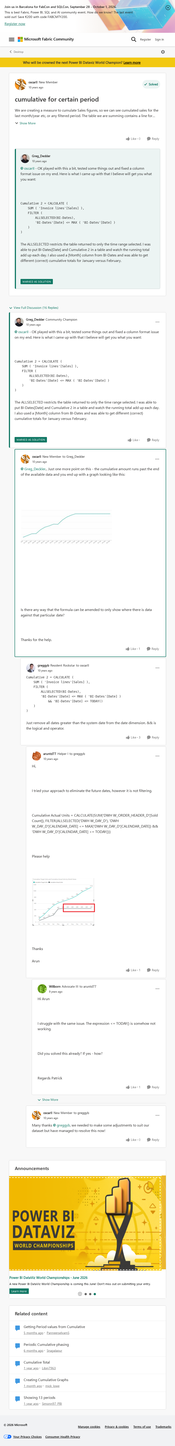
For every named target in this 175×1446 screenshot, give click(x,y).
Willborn (55, 986)
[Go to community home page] (46, 39)
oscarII (33, 82)
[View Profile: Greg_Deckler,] (25, 158)
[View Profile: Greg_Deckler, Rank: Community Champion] (19, 322)
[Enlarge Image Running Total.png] (96, 902)
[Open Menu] (163, 52)
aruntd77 (49, 753)
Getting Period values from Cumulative (54, 1326)
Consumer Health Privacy (62, 1436)
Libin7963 (49, 1368)
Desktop (18, 52)
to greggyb (77, 753)
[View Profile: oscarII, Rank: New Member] (20, 84)
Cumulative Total (37, 1362)
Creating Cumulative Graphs (46, 1379)
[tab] (85, 1294)
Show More (28, 123)
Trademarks (163, 1426)
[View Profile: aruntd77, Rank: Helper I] (36, 756)
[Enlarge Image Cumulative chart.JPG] (66, 527)
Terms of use (142, 1426)
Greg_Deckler (41, 156)
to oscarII (82, 665)
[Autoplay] (80, 1294)
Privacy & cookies (117, 1426)
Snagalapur (54, 1350)
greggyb (43, 665)
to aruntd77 (88, 986)
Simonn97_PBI (52, 1403)
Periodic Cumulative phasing (46, 1344)
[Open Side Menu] (12, 39)
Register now (15, 23)
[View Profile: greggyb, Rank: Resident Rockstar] (30, 667)
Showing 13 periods (39, 1397)
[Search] (133, 39)
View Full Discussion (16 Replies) (36, 307)
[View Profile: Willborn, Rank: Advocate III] (42, 988)
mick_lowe (52, 1386)
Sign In (159, 39)
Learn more (132, 62)
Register (145, 39)
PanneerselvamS (58, 1333)
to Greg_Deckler (73, 456)
